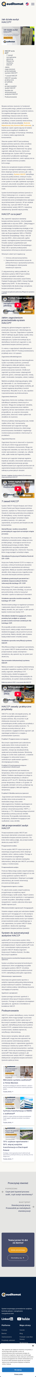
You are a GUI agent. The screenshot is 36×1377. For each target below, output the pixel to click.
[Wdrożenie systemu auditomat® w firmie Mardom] (18, 1072)
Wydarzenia (24, 1343)
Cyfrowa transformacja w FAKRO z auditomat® (17, 1112)
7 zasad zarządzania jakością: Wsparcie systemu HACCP (11, 60)
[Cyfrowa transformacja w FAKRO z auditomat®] (18, 1103)
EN (27, 3)
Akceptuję (18, 1370)
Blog (21, 1333)
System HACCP (20, 174)
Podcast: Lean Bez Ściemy (26, 1338)
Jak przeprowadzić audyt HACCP (11, 86)
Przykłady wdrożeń (8, 1340)
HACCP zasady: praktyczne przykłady (11, 80)
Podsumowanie (11, 97)
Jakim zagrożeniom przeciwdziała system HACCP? (11, 70)
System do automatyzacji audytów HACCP (11, 92)
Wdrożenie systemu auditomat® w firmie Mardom (17, 1081)
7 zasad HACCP (11, 76)
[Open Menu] (32, 4)
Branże (4, 1333)
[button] (33, 1346)
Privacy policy (18, 1374)
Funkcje (4, 1330)
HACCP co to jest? (10, 52)
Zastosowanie (7, 1337)
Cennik (22, 1330)
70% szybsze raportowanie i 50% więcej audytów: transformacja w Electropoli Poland (15, 1145)
